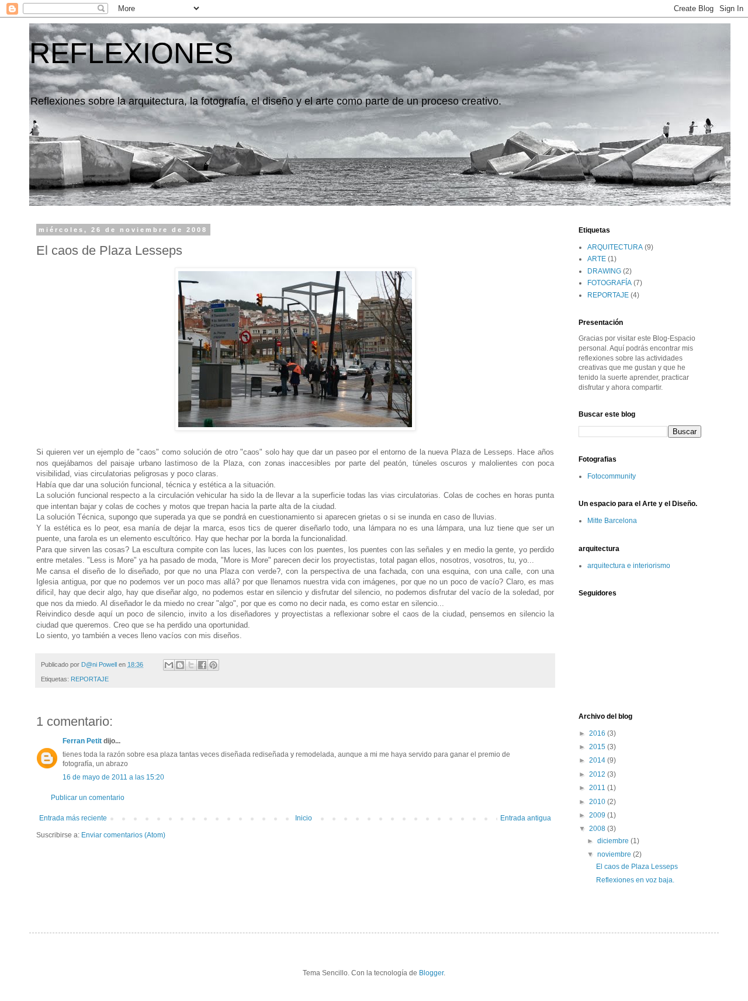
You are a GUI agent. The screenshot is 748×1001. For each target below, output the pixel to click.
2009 (598, 815)
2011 (598, 788)
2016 (598, 733)
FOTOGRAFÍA (609, 283)
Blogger (431, 973)
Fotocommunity (611, 476)
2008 (598, 829)
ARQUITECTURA (615, 247)
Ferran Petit (82, 741)
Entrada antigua (525, 818)
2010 (598, 802)
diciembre (614, 841)
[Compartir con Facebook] (202, 665)
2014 (598, 760)
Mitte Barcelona (612, 521)
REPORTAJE (90, 679)
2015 (598, 747)
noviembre (615, 854)
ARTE (596, 259)
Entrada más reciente (73, 818)
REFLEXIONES (131, 53)
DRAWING (604, 271)
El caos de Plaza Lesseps (637, 867)
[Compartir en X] (191, 665)
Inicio (303, 818)
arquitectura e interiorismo (628, 566)
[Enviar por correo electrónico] (169, 665)
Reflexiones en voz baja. (635, 880)
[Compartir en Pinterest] (213, 665)
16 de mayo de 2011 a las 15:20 (113, 777)
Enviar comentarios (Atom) (123, 835)
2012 (598, 774)
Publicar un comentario (87, 798)
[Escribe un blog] (180, 665)
